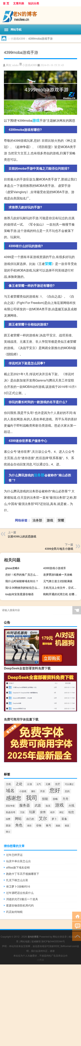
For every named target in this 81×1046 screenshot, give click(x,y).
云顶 (29, 784)
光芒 (57, 784)
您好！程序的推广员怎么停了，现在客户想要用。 (23, 574)
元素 (48, 784)
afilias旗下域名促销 (18, 867)
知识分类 (33, 3)
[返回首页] (76, 916)
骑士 (8, 831)
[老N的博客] (40, 15)
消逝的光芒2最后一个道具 (22, 899)
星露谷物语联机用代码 (20, 905)
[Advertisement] (40, 1005)
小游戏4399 (18, 38)
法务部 (39, 474)
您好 (55, 790)
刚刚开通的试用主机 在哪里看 (61, 594)
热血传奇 (10, 812)
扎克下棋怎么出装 (17, 880)
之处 (19, 783)
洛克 (48, 805)
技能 (45, 798)
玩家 (32, 811)
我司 (31, 797)
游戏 (36, 120)
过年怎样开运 (14, 855)
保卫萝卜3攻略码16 (18, 886)
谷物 (38, 825)
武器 (38, 805)
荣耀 (48, 263)
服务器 (24, 805)
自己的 (30, 819)
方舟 (65, 798)
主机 (8, 784)
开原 (42, 791)
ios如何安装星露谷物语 (19, 594)
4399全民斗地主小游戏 (59, 549)
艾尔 (43, 818)
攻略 (55, 799)
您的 (67, 791)
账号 (48, 825)
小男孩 (40, 959)
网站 (18, 818)
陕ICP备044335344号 (53, 941)
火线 (71, 805)
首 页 (6, 3)
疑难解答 (36, 941)
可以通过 (69, 784)
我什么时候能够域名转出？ (21, 581)
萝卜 (54, 819)
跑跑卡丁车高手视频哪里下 (22, 874)
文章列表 (18, 3)
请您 (29, 825)
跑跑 (58, 825)
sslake (15, 65)
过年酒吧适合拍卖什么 (20, 893)
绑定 (61, 812)
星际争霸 (10, 805)
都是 (67, 825)
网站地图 (25, 941)
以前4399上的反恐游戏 (22, 536)
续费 (8, 818)
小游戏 (22, 791)
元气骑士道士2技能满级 (57, 581)
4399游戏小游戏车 (54, 568)
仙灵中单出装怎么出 (18, 861)
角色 (18, 824)
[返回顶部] (76, 935)
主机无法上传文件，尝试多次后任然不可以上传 (61, 587)
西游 (8, 825)
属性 (33, 791)
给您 (71, 812)
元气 (39, 784)
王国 (22, 812)
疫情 (43, 812)
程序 (52, 812)
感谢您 (13, 797)
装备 (64, 819)
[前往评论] (76, 926)
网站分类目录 (60, 936)
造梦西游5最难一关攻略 (57, 574)
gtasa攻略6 (12, 568)
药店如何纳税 (14, 912)
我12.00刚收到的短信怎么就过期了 (23, 587)
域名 (10, 790)
